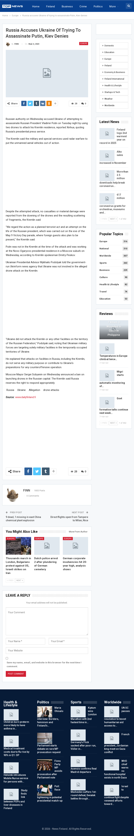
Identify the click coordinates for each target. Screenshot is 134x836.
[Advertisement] (47, 177)
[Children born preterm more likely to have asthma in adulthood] (11, 714)
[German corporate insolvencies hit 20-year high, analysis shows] (75, 546)
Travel (103, 291)
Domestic (109, 45)
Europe (83, 43)
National (104, 248)
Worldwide (109, 105)
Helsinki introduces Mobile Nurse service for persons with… (16, 778)
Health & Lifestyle (113, 85)
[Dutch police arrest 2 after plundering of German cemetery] (47, 546)
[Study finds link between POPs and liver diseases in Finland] (11, 794)
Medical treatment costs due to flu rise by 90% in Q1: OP (16, 752)
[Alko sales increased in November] (106, 155)
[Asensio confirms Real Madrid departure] (78, 761)
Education (109, 52)
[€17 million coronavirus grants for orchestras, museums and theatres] (106, 198)
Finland (50, 6)
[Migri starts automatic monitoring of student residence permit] (106, 375)
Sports (103, 263)
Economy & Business (115, 72)
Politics (98, 6)
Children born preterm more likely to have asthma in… (16, 725)
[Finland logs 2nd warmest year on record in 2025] (106, 133)
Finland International (114, 79)
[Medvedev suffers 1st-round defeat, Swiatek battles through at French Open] (78, 784)
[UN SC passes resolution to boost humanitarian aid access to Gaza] (111, 711)
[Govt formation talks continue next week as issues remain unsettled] (106, 402)
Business (67, 6)
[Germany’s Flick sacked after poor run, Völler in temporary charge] (78, 735)
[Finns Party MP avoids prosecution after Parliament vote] (44, 765)
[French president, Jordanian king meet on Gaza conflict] (111, 738)
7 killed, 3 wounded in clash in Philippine (114, 328)
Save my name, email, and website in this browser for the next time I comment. (44, 664)
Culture (103, 277)
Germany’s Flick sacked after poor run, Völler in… (83, 745)
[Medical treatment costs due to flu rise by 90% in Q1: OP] (11, 741)
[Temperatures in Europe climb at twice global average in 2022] (106, 348)
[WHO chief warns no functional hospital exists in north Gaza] (111, 765)
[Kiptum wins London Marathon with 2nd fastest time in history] (78, 711)
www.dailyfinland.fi (25, 397)
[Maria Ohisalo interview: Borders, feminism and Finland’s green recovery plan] (44, 711)
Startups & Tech (112, 92)
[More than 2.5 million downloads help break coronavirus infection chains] (106, 175)
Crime (83, 6)
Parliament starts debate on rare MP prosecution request (49, 749)
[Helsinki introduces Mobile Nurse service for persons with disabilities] (11, 768)
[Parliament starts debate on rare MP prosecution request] (44, 738)
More (112, 6)
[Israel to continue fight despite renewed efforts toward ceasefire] (111, 790)
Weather (109, 99)
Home (36, 6)
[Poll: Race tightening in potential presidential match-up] (44, 790)
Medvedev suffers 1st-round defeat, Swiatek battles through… (83, 795)
